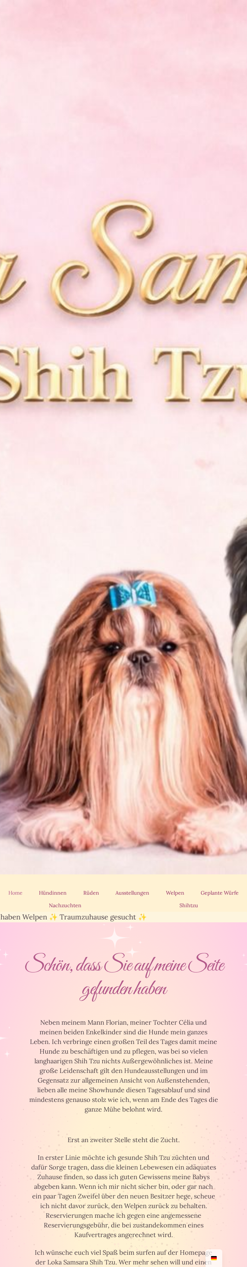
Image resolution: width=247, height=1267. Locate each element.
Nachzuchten (65, 905)
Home (15, 893)
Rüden (91, 893)
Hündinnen (53, 893)
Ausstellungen (132, 893)
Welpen (175, 893)
